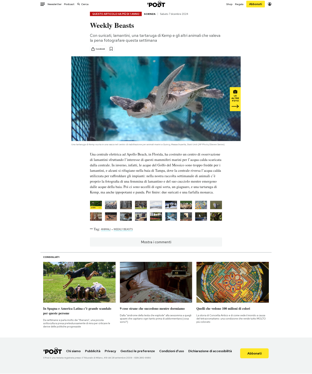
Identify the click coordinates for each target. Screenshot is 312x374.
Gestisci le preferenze (137, 351)
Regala (239, 4)
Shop (229, 4)
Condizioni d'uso (171, 351)
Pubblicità (92, 351)
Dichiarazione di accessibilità (210, 351)
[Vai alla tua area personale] (270, 4)
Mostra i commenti (156, 242)
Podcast (69, 4)
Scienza (149, 14)
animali (106, 229)
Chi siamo (73, 351)
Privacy (110, 351)
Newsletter (55, 4)
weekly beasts (123, 229)
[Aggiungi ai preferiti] (111, 49)
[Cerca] (78, 4)
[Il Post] (156, 4)
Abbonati (255, 4)
